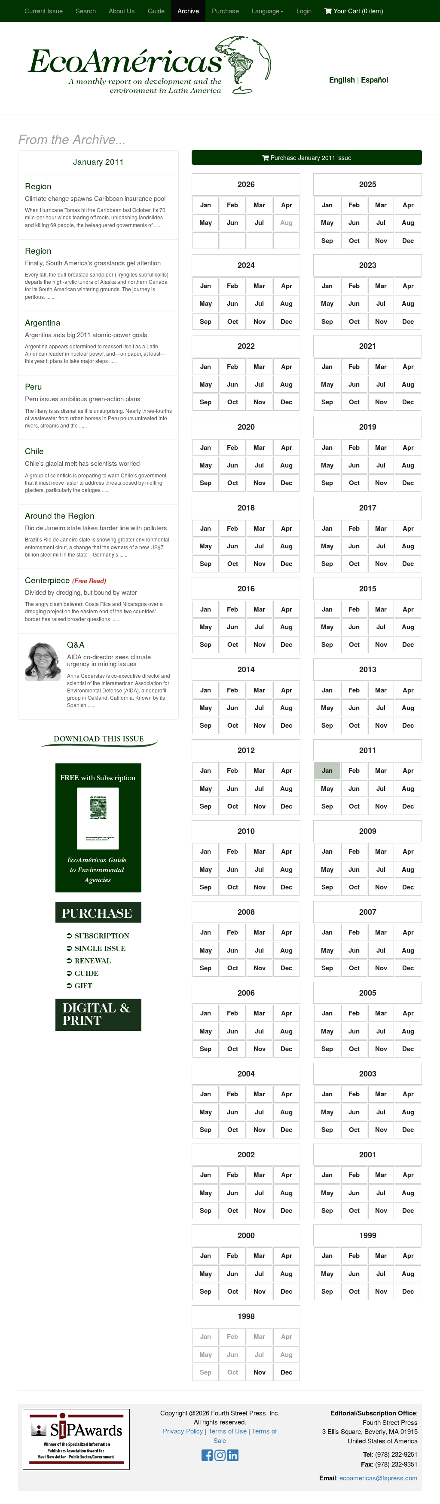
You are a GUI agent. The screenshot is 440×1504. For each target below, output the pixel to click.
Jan (205, 204)
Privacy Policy (183, 1430)
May (205, 222)
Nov (381, 240)
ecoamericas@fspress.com (378, 1477)
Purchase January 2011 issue (310, 157)
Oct (354, 240)
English (342, 79)
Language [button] (265, 10)
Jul (259, 222)
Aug (408, 222)
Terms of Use (227, 1430)
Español (374, 79)
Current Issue (43, 10)
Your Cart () (357, 10)
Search (86, 10)
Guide (156, 10)
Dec (408, 240)
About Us (122, 10)
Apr (286, 204)
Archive (188, 10)
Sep (327, 240)
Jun (232, 222)
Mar (259, 204)
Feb (232, 204)
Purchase (225, 10)
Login (304, 10)
